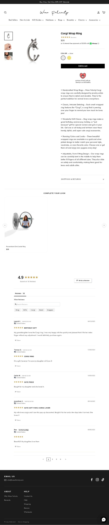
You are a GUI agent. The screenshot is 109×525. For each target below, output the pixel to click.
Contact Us (28, 496)
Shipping (27, 504)
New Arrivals (25, 20)
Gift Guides (37, 20)
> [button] (65, 459)
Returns (26, 508)
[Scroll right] (104, 225)
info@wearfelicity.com (15, 480)
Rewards (7, 500)
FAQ (25, 500)
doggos (50, 310)
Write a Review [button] (84, 280)
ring (17, 310)
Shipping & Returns (83, 179)
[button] (5, 12)
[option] (33, 51)
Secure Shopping (23, 522)
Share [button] (19, 340)
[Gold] (69, 58)
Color (67, 53)
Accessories (94, 20)
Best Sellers (13, 20)
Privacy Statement (10, 522)
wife (25, 310)
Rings (60, 20)
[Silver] (63, 58)
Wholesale (28, 512)
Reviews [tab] (18, 293)
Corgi (33, 310)
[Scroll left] (5, 225)
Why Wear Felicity (11, 496)
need (41, 310)
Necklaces (50, 20)
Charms (81, 20)
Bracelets (70, 20)
